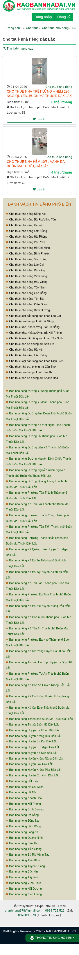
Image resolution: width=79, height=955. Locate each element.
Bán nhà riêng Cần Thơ (23, 843)
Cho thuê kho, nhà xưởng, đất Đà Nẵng (33, 327)
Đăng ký (63, 17)
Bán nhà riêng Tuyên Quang (26, 866)
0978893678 (27, 915)
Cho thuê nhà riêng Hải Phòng (27, 236)
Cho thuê (32, 28)
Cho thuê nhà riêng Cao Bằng (27, 293)
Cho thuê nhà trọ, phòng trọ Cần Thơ (32, 366)
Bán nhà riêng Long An (23, 832)
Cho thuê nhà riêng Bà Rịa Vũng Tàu (32, 219)
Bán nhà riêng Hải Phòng (24, 803)
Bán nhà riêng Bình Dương (25, 809)
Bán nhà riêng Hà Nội (22, 792)
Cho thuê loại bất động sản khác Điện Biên (35, 361)
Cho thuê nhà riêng (55, 28)
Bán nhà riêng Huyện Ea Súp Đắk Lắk (32, 752)
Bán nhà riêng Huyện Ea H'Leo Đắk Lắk (33, 730)
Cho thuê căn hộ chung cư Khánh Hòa (33, 378)
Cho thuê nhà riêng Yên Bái (26, 298)
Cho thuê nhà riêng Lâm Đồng (27, 231)
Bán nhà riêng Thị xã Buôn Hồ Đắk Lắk (33, 724)
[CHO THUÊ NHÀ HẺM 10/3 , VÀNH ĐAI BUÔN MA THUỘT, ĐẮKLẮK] (39, 141)
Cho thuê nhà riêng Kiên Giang (28, 304)
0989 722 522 (55, 910)
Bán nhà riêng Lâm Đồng (24, 826)
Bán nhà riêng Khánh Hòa (25, 798)
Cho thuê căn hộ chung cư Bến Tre (31, 344)
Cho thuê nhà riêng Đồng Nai (27, 213)
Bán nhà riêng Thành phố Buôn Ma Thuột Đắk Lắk (40, 718)
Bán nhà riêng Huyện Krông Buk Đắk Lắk (34, 736)
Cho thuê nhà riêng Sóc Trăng (27, 259)
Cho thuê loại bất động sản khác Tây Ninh (35, 338)
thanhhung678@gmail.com (23, 910)
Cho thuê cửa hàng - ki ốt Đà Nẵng (31, 321)
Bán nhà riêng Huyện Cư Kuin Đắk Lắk (33, 775)
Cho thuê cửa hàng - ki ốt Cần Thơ (31, 372)
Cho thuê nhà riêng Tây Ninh (26, 287)
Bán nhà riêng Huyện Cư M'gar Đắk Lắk (34, 747)
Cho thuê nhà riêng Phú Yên (26, 242)
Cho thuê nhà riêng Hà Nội (25, 225)
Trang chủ (13, 28)
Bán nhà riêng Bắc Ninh (23, 871)
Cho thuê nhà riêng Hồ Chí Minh (29, 247)
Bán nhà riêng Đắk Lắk (23, 781)
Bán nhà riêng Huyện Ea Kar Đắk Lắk (32, 741)
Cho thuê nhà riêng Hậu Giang (27, 281)
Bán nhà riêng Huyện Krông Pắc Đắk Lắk (34, 769)
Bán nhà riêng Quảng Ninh (25, 837)
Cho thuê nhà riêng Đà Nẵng (26, 270)
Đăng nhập (43, 17)
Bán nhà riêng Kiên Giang (25, 894)
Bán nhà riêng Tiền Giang (24, 849)
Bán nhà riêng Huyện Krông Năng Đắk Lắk (35, 758)
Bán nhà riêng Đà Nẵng (23, 815)
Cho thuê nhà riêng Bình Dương (29, 310)
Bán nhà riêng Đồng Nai (23, 820)
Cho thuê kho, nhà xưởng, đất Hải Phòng (35, 332)
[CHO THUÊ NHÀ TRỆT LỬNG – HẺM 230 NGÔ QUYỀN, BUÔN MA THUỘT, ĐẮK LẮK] (39, 71)
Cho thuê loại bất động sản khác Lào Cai (34, 315)
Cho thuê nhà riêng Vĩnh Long (27, 276)
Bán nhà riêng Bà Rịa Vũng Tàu (28, 854)
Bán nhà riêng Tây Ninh (23, 877)
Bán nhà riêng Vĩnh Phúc (24, 883)
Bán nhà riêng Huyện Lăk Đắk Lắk (30, 764)
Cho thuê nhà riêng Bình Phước (29, 253)
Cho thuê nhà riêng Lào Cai (26, 264)
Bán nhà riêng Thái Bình (24, 860)
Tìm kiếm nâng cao (19, 48)
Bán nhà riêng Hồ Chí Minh (25, 786)
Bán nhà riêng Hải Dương (25, 888)
